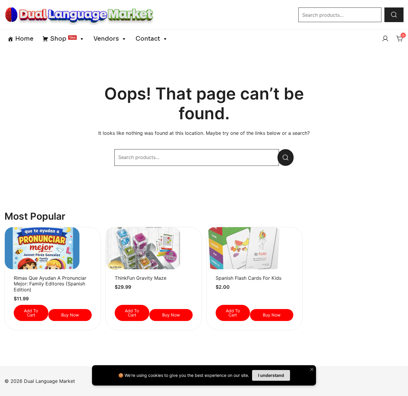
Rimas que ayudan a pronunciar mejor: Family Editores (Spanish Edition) (50, 283)
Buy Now (70, 314)
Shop (63, 38)
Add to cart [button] (31, 312)
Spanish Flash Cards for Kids (248, 278)
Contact (148, 38)
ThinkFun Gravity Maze (140, 278)
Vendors (106, 38)
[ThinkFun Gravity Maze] (154, 248)
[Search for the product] (394, 14)
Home (24, 38)
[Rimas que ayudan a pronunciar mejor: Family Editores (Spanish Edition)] (53, 248)
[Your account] (385, 39)
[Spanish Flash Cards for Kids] (255, 248)
